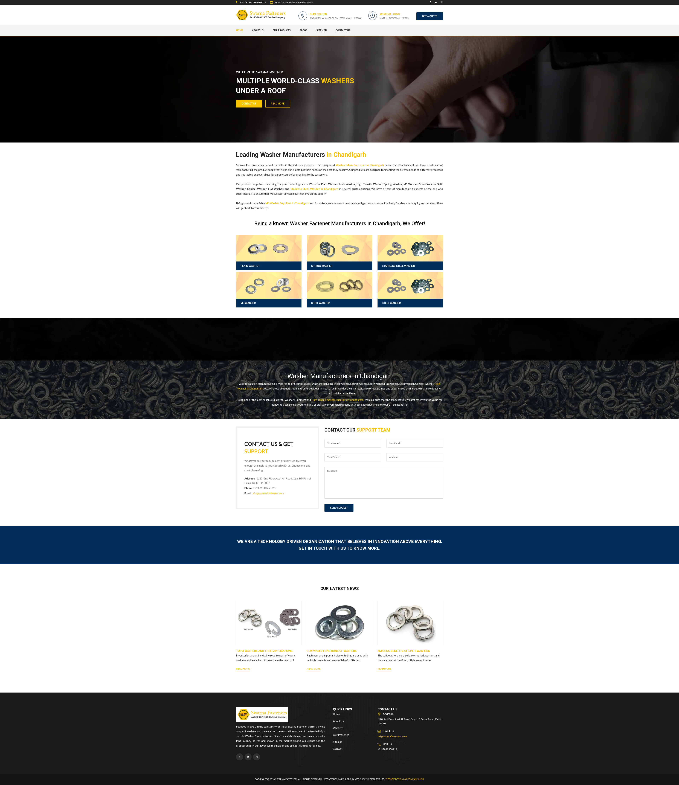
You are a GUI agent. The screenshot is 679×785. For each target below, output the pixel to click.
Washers (338, 727)
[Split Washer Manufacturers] (339, 294)
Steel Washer (391, 303)
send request (339, 507)
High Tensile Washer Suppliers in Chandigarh (337, 399)
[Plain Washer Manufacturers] (268, 257)
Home (239, 30)
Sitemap (321, 30)
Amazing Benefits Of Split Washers (404, 651)
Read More (243, 668)
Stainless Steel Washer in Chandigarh (314, 188)
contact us (249, 103)
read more (278, 103)
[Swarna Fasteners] (262, 715)
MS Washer (248, 303)
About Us (258, 30)
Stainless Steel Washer (398, 266)
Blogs (303, 30)
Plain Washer (250, 266)
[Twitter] (436, 2)
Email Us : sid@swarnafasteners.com (293, 2)
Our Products (281, 30)
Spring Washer (321, 266)
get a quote (429, 16)
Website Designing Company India (404, 779)
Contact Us (343, 30)
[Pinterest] (442, 2)
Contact (338, 748)
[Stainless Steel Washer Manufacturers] (410, 257)
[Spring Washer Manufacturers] (339, 257)
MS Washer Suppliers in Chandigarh (287, 203)
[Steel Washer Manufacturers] (410, 294)
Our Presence (341, 734)
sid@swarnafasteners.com (268, 493)
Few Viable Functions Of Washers (332, 651)
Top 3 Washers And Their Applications (264, 651)
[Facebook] (430, 2)
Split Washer (320, 303)
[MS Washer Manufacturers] (268, 294)
